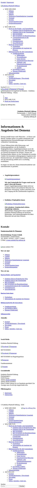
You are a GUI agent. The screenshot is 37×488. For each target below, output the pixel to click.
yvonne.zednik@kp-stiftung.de (15, 240)
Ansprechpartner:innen (16, 21)
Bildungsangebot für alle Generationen (21, 52)
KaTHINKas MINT (19, 69)
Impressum (10, 2)
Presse (11, 82)
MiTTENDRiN (17, 34)
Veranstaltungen (22, 57)
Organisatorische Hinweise (25, 60)
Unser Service (21, 59)
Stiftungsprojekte (14, 73)
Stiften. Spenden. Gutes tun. (17, 83)
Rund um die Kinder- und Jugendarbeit (21, 28)
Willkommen (21, 55)
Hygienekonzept (22, 66)
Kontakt (3, 2)
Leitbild (11, 13)
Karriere (11, 76)
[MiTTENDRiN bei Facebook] (5, 353)
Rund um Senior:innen (16, 44)
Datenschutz (8, 395)
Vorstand (11, 18)
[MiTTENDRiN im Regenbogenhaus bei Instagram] (4, 360)
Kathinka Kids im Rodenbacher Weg (24, 30)
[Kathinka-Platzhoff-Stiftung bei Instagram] (13, 89)
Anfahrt (19, 68)
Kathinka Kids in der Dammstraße (23, 32)
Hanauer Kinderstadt (19, 71)
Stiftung (11, 11)
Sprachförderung (18, 43)
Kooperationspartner (15, 23)
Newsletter (12, 80)
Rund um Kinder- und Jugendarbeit (11, 275)
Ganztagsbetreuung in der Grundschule (17, 286)
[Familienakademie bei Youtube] (20, 89)
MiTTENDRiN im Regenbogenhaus (24, 36)
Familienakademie (18, 53)
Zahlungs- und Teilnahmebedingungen (24, 63)
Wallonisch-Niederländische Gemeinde (21, 16)
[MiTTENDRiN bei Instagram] (13, 353)
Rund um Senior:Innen (7, 293)
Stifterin (11, 14)
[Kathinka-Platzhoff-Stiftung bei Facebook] (4, 89)
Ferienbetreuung (18, 41)
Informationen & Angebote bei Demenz (17, 299)
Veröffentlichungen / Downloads (19, 78)
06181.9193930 (11, 380)
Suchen (3, 87)
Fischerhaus (16, 46)
